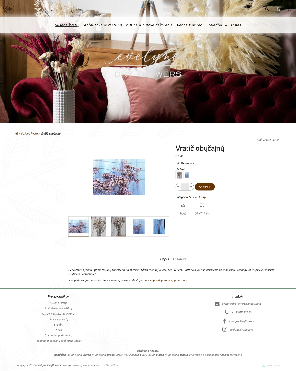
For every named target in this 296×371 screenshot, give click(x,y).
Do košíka (205, 187)
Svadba (58, 324)
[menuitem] (67, 25)
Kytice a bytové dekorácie (58, 314)
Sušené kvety (197, 197)
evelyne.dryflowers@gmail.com (167, 280)
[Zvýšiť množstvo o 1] (191, 186)
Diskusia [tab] (180, 258)
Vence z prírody (58, 319)
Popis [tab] (164, 258)
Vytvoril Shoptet (273, 365)
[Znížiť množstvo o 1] (178, 186)
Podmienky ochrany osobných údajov (58, 341)
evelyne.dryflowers (241, 330)
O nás (58, 330)
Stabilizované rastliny (58, 308)
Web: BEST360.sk (106, 365)
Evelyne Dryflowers (241, 321)
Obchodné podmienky (58, 335)
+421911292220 (241, 312)
